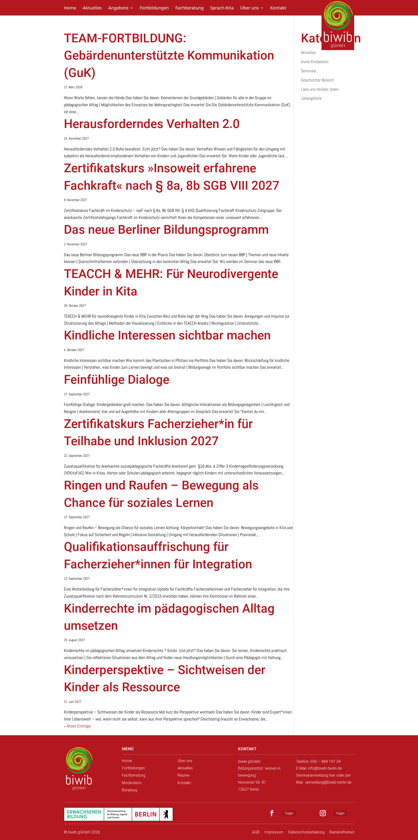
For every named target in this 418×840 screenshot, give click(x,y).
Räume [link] (183, 775)
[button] (274, 813)
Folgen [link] (289, 813)
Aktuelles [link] (92, 8)
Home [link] (70, 8)
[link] (79, 769)
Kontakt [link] (278, 8)
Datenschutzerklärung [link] (306, 832)
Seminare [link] (308, 71)
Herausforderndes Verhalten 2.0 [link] (152, 124)
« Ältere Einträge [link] (77, 726)
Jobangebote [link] (311, 98)
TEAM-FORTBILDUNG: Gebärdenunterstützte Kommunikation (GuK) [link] (169, 55)
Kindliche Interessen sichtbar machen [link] (167, 335)
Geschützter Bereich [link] (317, 80)
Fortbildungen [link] (154, 8)
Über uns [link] (249, 8)
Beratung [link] (129, 790)
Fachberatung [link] (189, 8)
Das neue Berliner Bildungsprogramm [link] (166, 229)
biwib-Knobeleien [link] (314, 61)
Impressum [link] (273, 832)
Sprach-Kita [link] (222, 8)
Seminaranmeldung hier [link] (315, 775)
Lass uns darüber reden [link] (319, 89)
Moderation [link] (132, 782)
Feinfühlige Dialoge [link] (118, 379)
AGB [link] (256, 832)
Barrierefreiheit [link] (341, 832)
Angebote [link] (118, 8)
